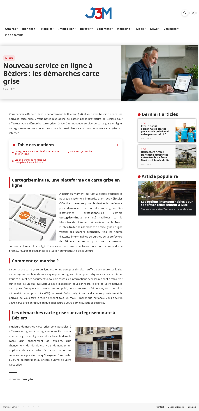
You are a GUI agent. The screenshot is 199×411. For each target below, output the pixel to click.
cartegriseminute (70, 217)
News (9, 58)
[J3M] (99, 13)
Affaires (145, 197)
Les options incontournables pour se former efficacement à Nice (167, 203)
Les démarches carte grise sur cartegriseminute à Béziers (30, 161)
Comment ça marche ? (81, 151)
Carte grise (27, 379)
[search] (185, 13)
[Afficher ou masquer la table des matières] (86, 145)
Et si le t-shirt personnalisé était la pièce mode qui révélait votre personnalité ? (155, 130)
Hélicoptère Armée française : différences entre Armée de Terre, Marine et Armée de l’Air (156, 156)
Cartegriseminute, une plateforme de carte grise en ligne (37, 152)
